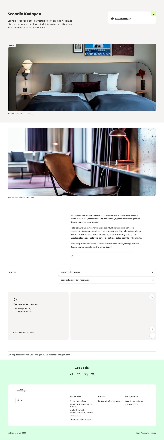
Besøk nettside (121, 19)
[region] (113, 316)
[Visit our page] (78, 375)
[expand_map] (151, 296)
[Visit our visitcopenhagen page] (71, 375)
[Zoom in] (152, 329)
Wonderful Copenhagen (80, 419)
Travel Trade (75, 416)
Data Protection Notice (146, 433)
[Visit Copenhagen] (21, 390)
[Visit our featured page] (85, 375)
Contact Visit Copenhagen (109, 401)
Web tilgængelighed (134, 401)
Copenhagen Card (78, 401)
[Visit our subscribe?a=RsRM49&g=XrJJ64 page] (93, 375)
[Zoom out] (152, 336)
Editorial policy (131, 404)
